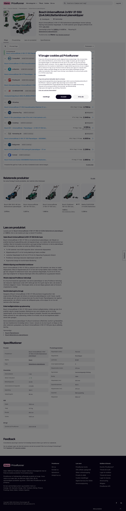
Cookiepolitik (42, 75)
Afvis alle (81, 97)
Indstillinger (46, 97)
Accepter (63, 97)
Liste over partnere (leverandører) (47, 90)
